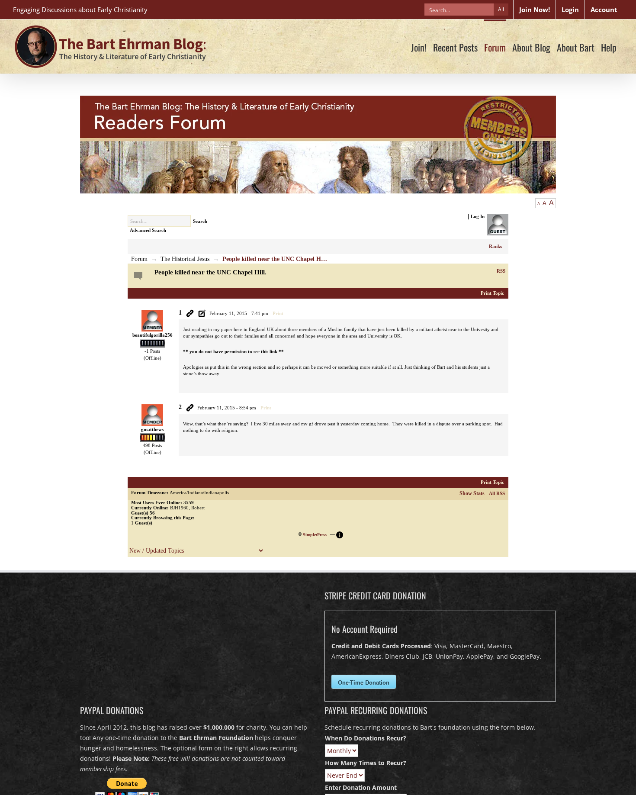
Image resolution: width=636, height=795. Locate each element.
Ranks (495, 246)
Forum (139, 259)
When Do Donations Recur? (365, 738)
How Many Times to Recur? (365, 763)
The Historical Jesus (185, 259)
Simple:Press (315, 534)
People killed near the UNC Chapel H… (274, 259)
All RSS (497, 493)
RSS (501, 271)
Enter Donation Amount (361, 787)
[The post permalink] (190, 313)
